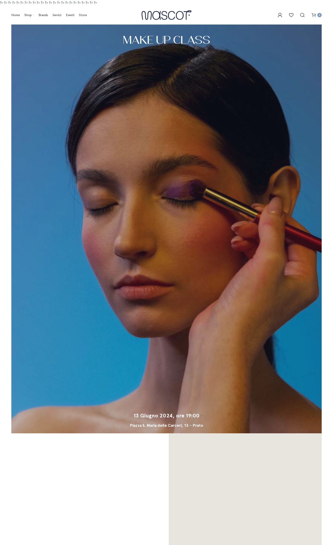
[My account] (280, 15)
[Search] (302, 15)
